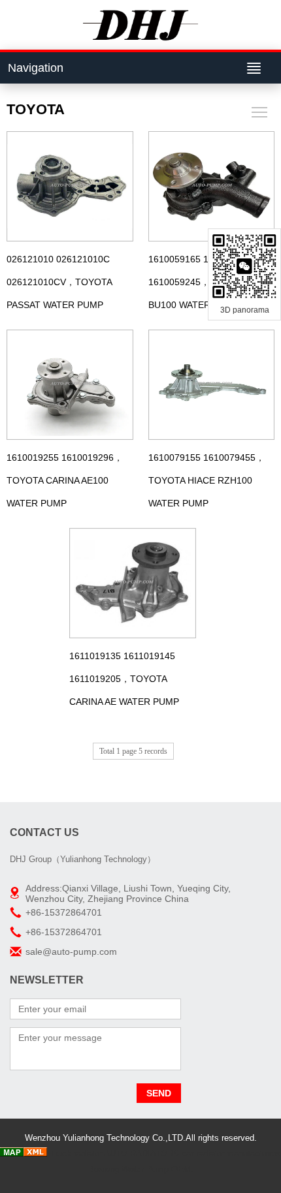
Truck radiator (76, 1153)
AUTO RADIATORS (141, 1153)
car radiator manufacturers (231, 1153)
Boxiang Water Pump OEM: (140, 1169)
